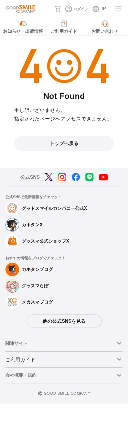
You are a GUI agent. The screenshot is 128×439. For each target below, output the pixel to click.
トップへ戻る (64, 143)
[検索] (47, 9)
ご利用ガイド (20, 359)
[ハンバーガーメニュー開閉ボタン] (118, 9)
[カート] (57, 8)
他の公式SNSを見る (64, 321)
